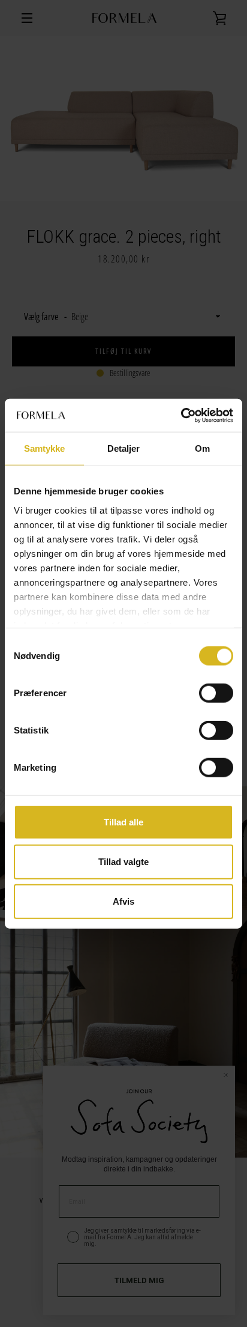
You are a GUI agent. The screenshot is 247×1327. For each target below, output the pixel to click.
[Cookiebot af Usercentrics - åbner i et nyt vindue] (180, 415)
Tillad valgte (123, 862)
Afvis (123, 901)
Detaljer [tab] (123, 448)
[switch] (216, 693)
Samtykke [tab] (44, 448)
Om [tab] (202, 448)
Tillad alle (123, 822)
